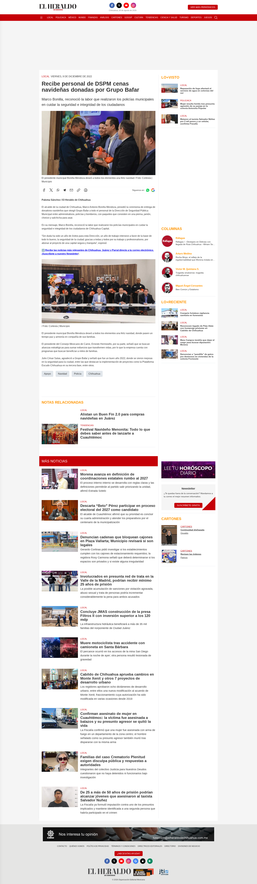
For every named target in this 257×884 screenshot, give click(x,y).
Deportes (196, 17)
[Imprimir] (85, 190)
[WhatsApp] (58, 190)
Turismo (184, 17)
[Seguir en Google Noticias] (153, 190)
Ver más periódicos (202, 7)
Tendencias (152, 17)
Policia (77, 373)
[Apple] (142, 861)
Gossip (128, 17)
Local (50, 17)
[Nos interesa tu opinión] (128, 834)
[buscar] (216, 17)
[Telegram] (64, 190)
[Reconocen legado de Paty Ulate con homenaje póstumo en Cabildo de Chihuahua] (169, 326)
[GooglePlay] (150, 861)
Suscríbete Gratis (188, 505)
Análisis (104, 17)
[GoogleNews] (135, 861)
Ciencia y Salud (168, 17)
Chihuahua (94, 373)
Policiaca (61, 17)
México (72, 17)
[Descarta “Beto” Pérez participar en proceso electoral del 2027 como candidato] (60, 514)
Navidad (62, 373)
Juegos (208, 17)
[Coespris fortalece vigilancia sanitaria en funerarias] (169, 313)
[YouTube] (126, 5)
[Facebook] (112, 5)
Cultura (138, 17)
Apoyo (47, 373)
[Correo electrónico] (71, 190)
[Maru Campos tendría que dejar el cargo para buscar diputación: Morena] (169, 340)
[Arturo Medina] (167, 256)
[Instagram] (133, 5)
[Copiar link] (78, 190)
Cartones (116, 17)
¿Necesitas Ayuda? (128, 853)
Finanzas (93, 17)
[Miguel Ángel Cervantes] (167, 287)
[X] (119, 5)
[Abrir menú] (41, 17)
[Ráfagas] (167, 241)
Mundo (82, 17)
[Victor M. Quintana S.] (167, 272)
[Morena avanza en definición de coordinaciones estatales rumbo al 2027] (60, 482)
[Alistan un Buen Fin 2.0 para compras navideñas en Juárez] (60, 414)
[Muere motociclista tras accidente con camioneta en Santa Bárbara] (60, 651)
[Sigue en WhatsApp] (147, 190)
